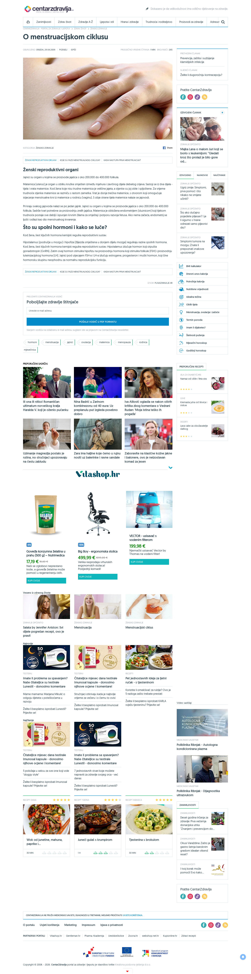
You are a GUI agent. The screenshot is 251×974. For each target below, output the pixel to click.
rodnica (143, 342)
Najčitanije (219, 175)
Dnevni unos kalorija (197, 273)
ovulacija (86, 342)
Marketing (70, 925)
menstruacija (132, 160)
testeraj (27, 673)
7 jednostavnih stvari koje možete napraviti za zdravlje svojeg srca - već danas (96, 774)
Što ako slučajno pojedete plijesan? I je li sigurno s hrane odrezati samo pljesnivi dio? (193, 220)
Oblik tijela (191, 304)
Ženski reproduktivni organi (40, 160)
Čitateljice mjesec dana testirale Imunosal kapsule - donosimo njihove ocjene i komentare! (95, 682)
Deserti (184, 421)
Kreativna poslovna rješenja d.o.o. (133, 964)
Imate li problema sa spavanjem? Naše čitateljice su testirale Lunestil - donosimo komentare (45, 682)
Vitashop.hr (56, 935)
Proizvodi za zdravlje (191, 22)
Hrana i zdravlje (130, 22)
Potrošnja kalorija (195, 281)
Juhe (182, 398)
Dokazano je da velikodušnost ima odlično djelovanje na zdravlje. (189, 8)
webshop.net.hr (150, 935)
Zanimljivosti (43, 22)
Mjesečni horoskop (196, 342)
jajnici (70, 342)
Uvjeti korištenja (49, 925)
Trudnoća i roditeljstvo (159, 22)
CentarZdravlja (48, 9)
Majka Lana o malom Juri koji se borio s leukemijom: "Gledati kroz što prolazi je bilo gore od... (201, 155)
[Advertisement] (202, 573)
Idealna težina (193, 296)
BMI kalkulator (193, 266)
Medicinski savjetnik (187, 740)
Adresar (214, 22)
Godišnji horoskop (196, 350)
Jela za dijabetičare (190, 374)
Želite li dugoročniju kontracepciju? (201, 75)
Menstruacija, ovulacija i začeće (202, 312)
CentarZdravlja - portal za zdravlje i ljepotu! (46, 28)
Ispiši (73, 49)
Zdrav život (64, 22)
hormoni (32, 342)
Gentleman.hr (73, 935)
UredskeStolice (116, 935)
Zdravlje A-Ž (85, 22)
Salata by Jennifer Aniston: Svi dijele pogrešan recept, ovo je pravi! (43, 631)
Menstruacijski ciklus (139, 627)
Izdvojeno (185, 175)
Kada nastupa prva (114, 160)
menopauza (124, 342)
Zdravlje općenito (33, 622)
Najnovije (202, 175)
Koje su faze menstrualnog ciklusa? (80, 160)
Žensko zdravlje (98, 28)
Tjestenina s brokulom (144, 840)
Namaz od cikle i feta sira (193, 378)
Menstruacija (83, 627)
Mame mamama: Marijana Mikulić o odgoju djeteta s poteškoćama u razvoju (44, 697)
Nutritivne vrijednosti (197, 289)
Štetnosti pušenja (195, 335)
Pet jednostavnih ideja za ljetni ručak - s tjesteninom (146, 680)
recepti (129, 673)
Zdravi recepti (188, 935)
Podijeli (63, 49)
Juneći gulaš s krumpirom (95, 840)
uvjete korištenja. (133, 915)
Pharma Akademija (94, 935)
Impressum (88, 925)
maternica (104, 342)
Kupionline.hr (170, 935)
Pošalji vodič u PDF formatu (97, 321)
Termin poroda (194, 319)
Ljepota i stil (107, 22)
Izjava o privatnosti (111, 925)
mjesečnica (30, 349)
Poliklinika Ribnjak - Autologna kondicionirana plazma (197, 747)
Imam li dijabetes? (196, 327)
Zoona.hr (133, 935)
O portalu (29, 925)
